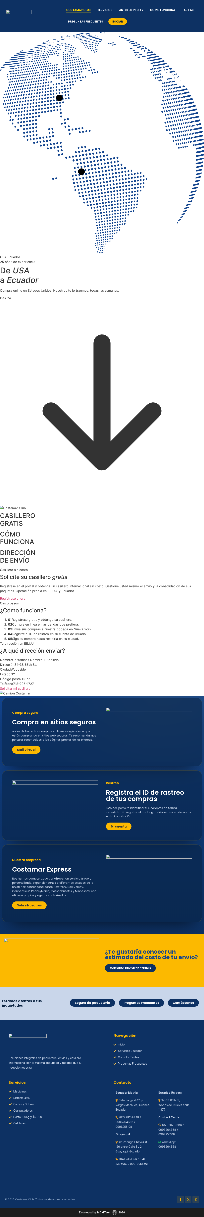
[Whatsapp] (195, 1199)
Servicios (104, 10)
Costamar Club (78, 10)
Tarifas (188, 10)
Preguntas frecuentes (85, 22)
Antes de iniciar (131, 10)
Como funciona (162, 10)
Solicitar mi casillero (15, 688)
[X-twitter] (188, 1199)
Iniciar (117, 22)
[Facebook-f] (180, 1199)
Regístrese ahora (12, 598)
